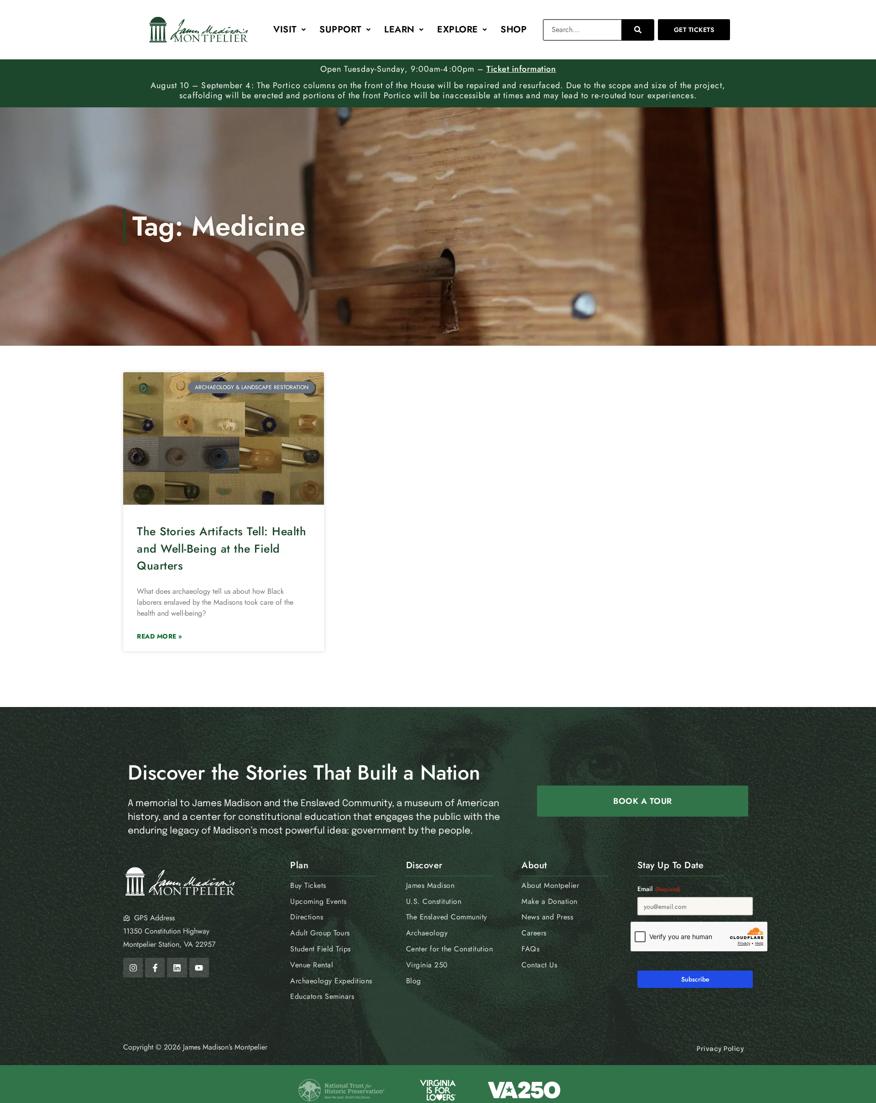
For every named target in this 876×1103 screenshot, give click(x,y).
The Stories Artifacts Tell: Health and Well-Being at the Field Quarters (221, 548)
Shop (514, 29)
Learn (399, 29)
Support (340, 29)
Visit (285, 29)
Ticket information (521, 69)
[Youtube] (199, 967)
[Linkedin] (177, 967)
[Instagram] (133, 967)
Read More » (159, 636)
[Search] (637, 30)
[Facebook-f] (155, 967)
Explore (457, 29)
